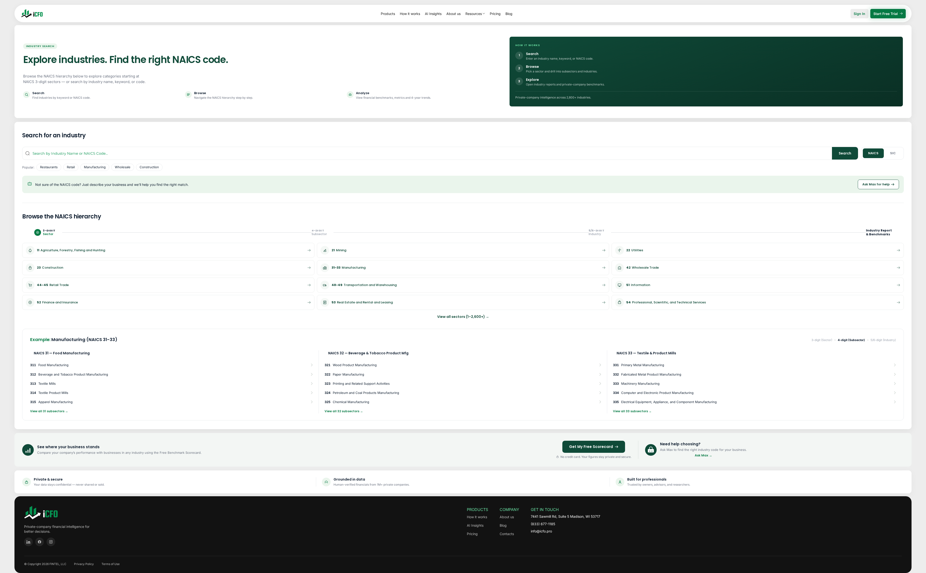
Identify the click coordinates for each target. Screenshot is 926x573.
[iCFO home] (32, 13)
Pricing (495, 14)
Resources (473, 14)
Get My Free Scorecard (591, 446)
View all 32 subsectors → (344, 411)
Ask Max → (703, 455)
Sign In (859, 14)
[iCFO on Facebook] (39, 542)
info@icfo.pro (541, 531)
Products (388, 14)
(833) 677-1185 (543, 524)
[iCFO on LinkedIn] (28, 542)
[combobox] (432, 153)
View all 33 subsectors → (632, 411)
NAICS (873, 153)
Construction (149, 167)
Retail (71, 167)
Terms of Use (111, 564)
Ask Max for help (876, 184)
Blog (508, 14)
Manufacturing (95, 167)
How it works (410, 14)
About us (453, 14)
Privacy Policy (84, 564)
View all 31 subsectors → (49, 411)
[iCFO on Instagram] (51, 542)
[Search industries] (27, 153)
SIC (893, 153)
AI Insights (433, 14)
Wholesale (122, 167)
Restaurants (49, 167)
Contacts (507, 534)
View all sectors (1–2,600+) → (463, 316)
